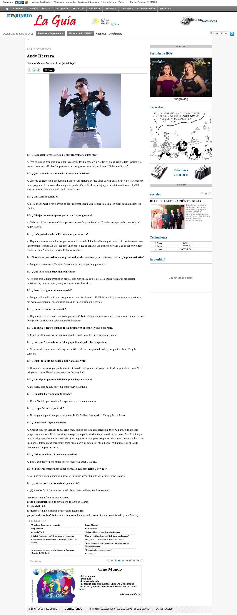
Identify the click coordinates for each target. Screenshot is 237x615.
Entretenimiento (108, 2)
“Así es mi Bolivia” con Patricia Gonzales (102, 532)
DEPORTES (127, 8)
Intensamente (88, 576)
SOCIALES (165, 8)
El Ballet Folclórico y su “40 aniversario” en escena (52, 535)
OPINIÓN (33, 8)
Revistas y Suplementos (51, 33)
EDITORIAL (19, 8)
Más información (128, 594)
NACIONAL (95, 8)
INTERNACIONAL (146, 8)
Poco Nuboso (96, 23)
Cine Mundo (110, 569)
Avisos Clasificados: (42, 2)
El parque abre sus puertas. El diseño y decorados (107, 584)
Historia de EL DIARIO (80, 33)
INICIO (7, 8)
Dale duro (86, 578)
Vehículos (59, 2)
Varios (121, 2)
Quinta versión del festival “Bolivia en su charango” (107, 535)
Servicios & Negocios (88, 2)
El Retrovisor (91, 528)
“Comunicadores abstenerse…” (98, 549)
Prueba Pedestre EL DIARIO (143, 2)
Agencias (101, 34)
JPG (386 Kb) (181, 99)
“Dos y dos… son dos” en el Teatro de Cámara (104, 539)
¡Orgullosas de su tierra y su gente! (46, 524)
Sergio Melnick (91, 524)
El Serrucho (90, 553)
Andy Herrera (37, 528)
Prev (108, 560)
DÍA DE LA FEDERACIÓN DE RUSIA (175, 201)
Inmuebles (71, 2)
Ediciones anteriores (181, 172)
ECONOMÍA (62, 8)
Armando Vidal (37, 532)
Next (141, 560)
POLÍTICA (47, 8)
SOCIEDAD (79, 8)
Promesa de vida (90, 581)
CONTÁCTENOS (73, 609)
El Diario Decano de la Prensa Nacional (44, 20)
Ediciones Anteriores (199, 20)
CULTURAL (111, 8)
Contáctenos (115, 34)
